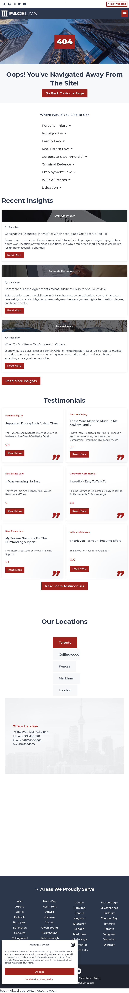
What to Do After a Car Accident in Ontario (36, 344)
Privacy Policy (46, 979)
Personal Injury (54, 126)
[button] (72, 944)
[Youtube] (24, 4)
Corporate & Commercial (63, 157)
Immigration (52, 133)
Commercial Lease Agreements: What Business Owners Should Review (55, 289)
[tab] (65, 642)
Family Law (51, 141)
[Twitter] (19, 4)
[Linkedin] (4, 4)
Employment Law (57, 172)
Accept (39, 971)
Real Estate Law (55, 149)
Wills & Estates (54, 180)
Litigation (50, 187)
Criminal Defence (56, 164)
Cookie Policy (31, 979)
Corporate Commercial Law (64, 271)
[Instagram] (14, 4)
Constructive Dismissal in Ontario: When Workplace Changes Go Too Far (56, 234)
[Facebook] (9, 4)
